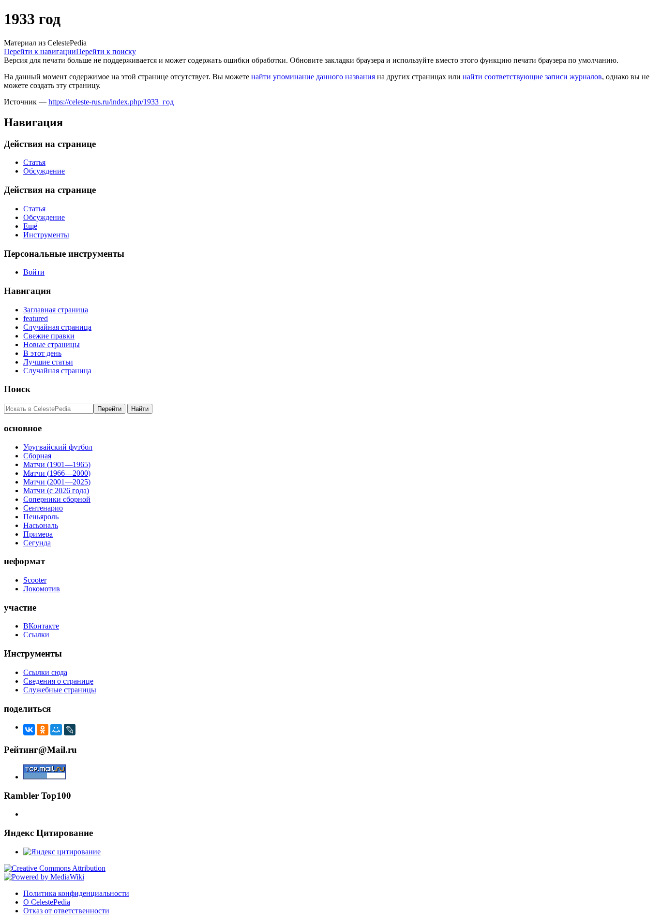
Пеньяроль (41, 517)
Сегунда (37, 543)
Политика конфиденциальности (76, 893)
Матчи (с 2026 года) (56, 490)
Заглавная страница (55, 310)
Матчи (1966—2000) (56, 473)
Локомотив (41, 589)
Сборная (37, 456)
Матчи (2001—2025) (56, 482)
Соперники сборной (56, 499)
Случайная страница (57, 327)
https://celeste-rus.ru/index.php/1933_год (111, 102)
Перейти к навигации (40, 51)
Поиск (17, 389)
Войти (34, 272)
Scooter (34, 580)
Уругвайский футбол (57, 447)
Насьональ (40, 525)
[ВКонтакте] (29, 729)
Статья (34, 162)
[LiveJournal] (69, 729)
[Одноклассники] (42, 729)
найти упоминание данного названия (313, 77)
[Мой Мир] (56, 729)
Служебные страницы (59, 690)
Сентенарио (43, 508)
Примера (38, 534)
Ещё (30, 226)
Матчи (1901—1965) (56, 464)
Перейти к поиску (106, 51)
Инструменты (46, 235)
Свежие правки (49, 336)
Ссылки (36, 634)
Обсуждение (44, 171)
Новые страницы (51, 344)
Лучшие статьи (48, 362)
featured (35, 318)
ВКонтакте (41, 626)
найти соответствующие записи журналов (532, 77)
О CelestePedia (46, 902)
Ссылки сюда (45, 672)
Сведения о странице (58, 681)
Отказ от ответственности (66, 911)
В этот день (42, 353)
